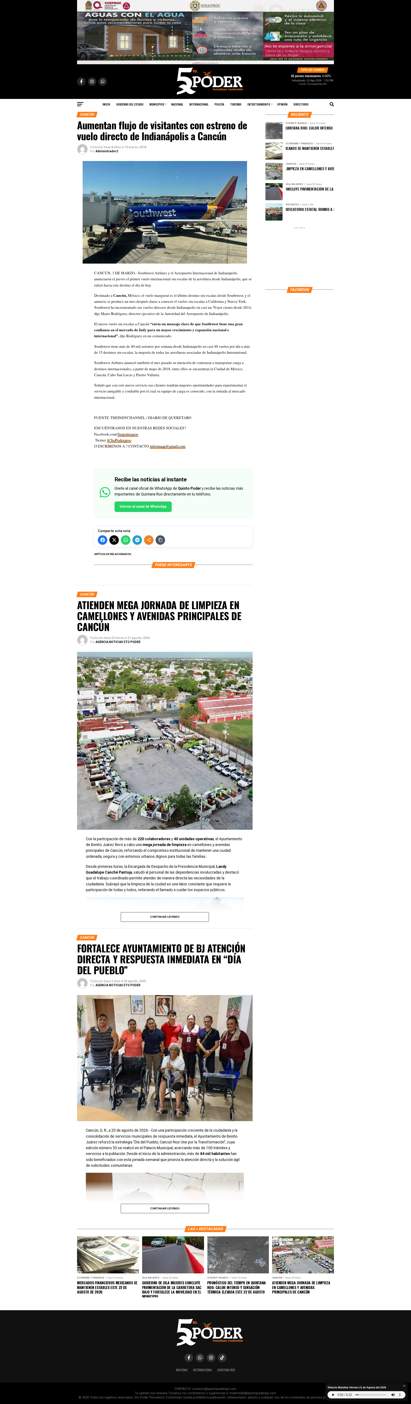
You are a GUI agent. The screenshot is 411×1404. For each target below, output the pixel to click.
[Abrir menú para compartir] (148, 540)
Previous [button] (82, 31)
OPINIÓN (282, 104)
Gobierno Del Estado (129, 104)
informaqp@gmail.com (167, 446)
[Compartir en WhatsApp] (125, 540)
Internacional (198, 104)
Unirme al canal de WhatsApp (143, 506)
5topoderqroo (128, 434)
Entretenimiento (258, 104)
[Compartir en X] (114, 540)
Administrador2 (106, 151)
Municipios (156, 104)
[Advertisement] (299, 256)
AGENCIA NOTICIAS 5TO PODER (117, 642)
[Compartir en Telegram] (137, 540)
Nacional (177, 104)
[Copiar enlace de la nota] (160, 540)
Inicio (106, 104)
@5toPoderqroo (119, 440)
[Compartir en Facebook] (102, 540)
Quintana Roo (226, 1370)
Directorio (300, 104)
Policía (219, 104)
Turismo (235, 104)
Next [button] (328, 31)
